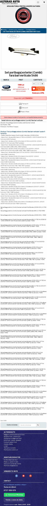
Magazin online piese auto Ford (14, 434)
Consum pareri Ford (10, 442)
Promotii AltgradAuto (11, 465)
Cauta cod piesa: (12, 425)
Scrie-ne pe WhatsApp (15, 495)
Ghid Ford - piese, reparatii (12, 440)
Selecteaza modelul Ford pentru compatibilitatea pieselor (23, 117)
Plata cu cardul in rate (11, 462)
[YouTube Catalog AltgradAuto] (23, 475)
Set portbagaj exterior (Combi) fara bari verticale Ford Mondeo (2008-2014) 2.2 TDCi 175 (23, 208)
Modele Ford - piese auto (12, 436)
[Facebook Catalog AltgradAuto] (16, 475)
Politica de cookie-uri (11, 450)
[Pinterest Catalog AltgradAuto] (30, 475)
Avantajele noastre (12, 457)
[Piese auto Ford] (10, 2)
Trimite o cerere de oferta (14, 500)
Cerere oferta (8, 444)
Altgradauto (9, 432)
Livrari (6, 446)
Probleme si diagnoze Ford (12, 438)
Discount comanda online (12, 464)
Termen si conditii (10, 448)
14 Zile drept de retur (10, 460)
